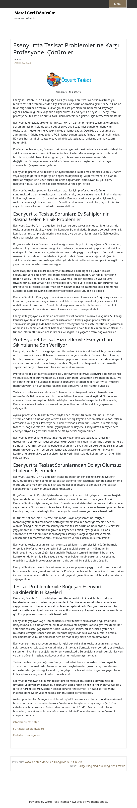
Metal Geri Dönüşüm (35, 12)
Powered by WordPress (44, 802)
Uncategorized (33, 735)
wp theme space (97, 802)
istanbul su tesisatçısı (26, 722)
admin (18, 59)
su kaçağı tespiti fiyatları (28, 728)
